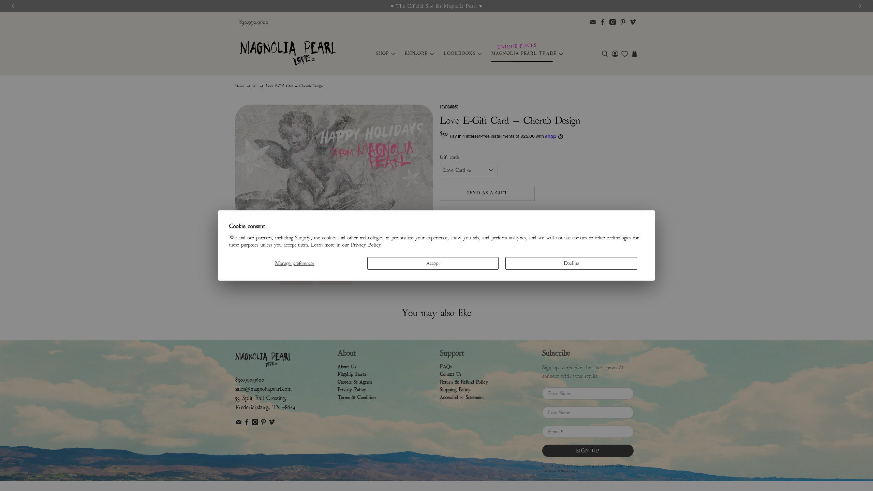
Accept (433, 263)
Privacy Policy (366, 244)
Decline (571, 263)
